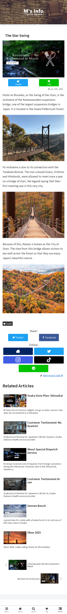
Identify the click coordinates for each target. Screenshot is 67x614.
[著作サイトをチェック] (18, 351)
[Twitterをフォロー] (49, 351)
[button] (60, 508)
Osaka (9, 323)
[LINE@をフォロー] (33, 368)
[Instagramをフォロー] (18, 360)
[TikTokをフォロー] (49, 360)
